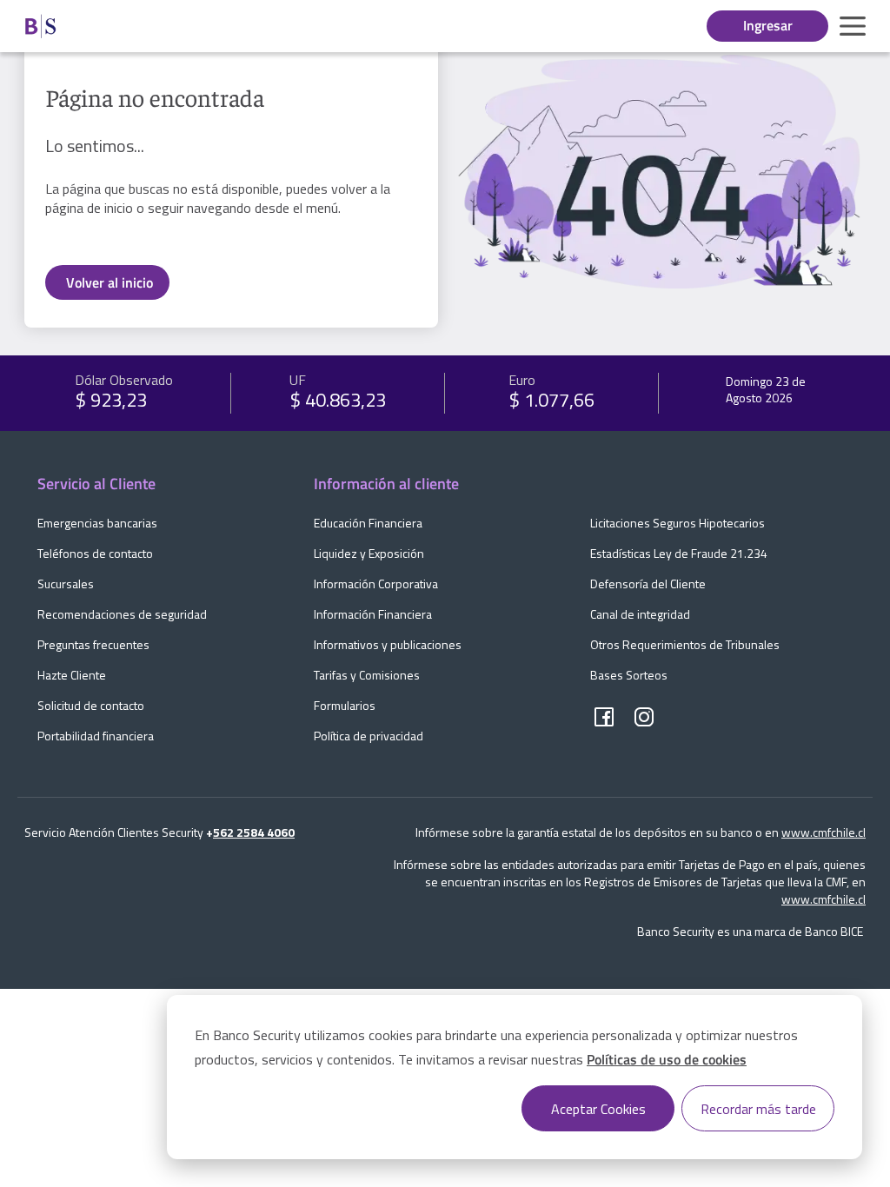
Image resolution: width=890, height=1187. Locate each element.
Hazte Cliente (71, 675)
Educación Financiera (368, 523)
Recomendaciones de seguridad (122, 614)
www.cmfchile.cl (823, 832)
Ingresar (768, 25)
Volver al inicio (109, 282)
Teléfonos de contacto (95, 553)
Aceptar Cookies (598, 1108)
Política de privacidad (368, 735)
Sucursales (65, 583)
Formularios (344, 705)
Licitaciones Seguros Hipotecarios (677, 523)
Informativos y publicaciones (388, 644)
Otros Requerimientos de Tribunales (685, 644)
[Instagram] (644, 718)
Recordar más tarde (758, 1108)
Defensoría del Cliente (648, 583)
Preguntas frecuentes (93, 644)
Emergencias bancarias (97, 523)
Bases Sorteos (629, 675)
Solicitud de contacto (90, 705)
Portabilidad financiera (95, 735)
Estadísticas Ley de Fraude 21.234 (678, 553)
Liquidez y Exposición (369, 553)
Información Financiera (373, 614)
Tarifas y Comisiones (367, 675)
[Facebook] (604, 718)
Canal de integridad (640, 614)
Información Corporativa (376, 583)
